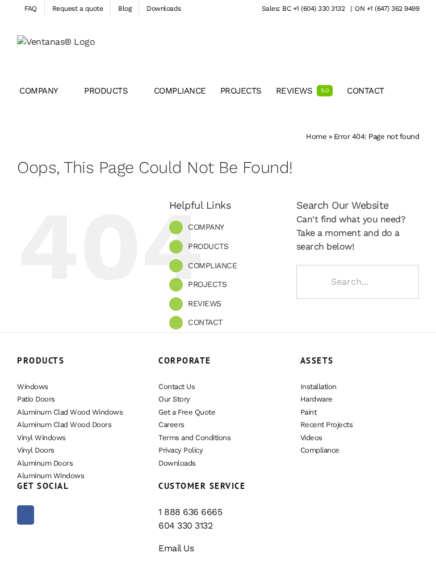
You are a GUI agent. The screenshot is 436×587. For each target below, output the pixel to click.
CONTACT (205, 322)
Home (316, 136)
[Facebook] (25, 515)
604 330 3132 (185, 525)
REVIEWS (204, 303)
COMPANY (206, 226)
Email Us (176, 548)
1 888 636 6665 (190, 511)
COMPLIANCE (212, 265)
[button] (402, 90)
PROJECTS (207, 284)
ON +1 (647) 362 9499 (387, 8)
